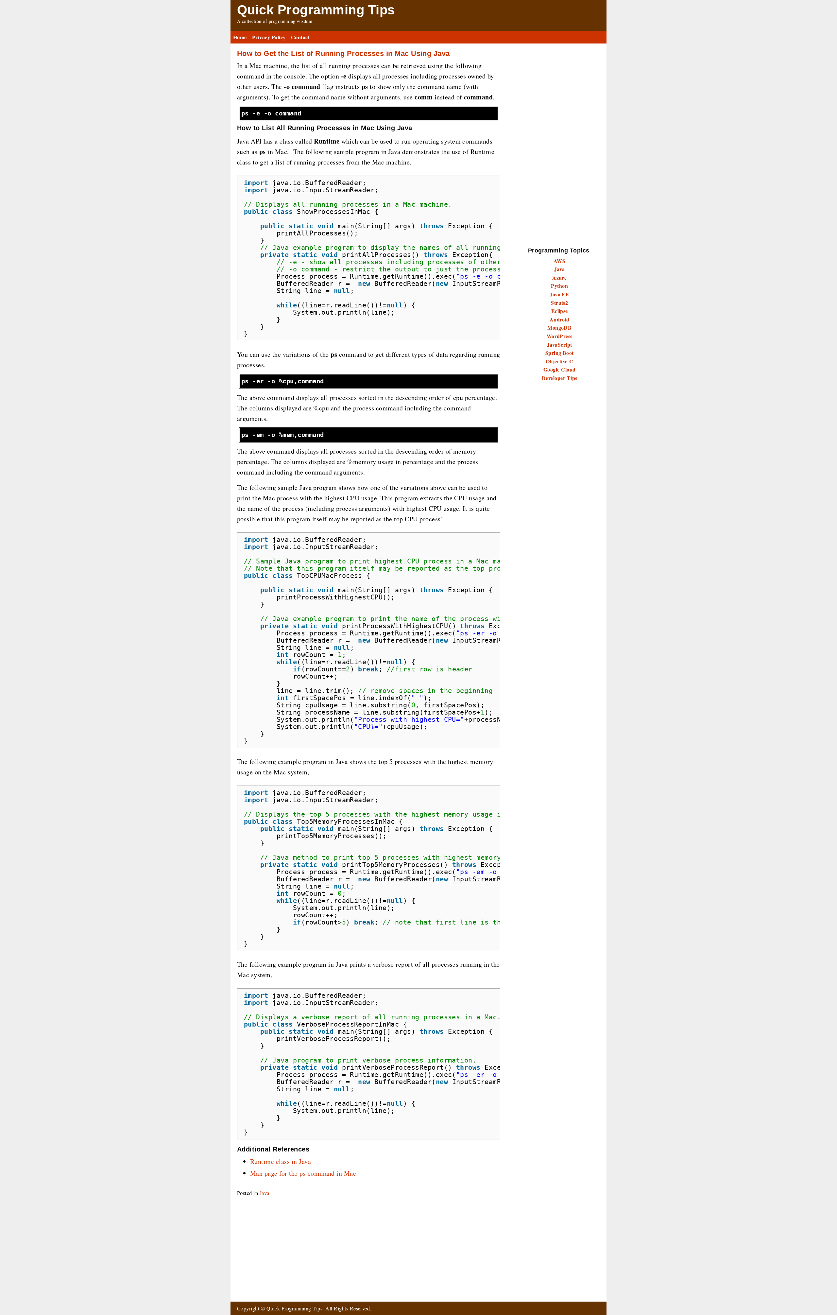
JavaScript (559, 344)
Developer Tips (559, 378)
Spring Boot (559, 352)
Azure (559, 277)
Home (240, 37)
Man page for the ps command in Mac (303, 1173)
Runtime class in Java (280, 1161)
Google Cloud (559, 369)
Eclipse (559, 311)
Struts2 (559, 302)
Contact (300, 37)
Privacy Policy (269, 37)
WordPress (559, 336)
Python (559, 285)
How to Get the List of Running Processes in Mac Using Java (343, 53)
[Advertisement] (368, 1247)
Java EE (559, 294)
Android (560, 319)
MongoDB (559, 327)
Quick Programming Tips (316, 10)
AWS (559, 261)
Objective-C (559, 361)
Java (264, 1193)
